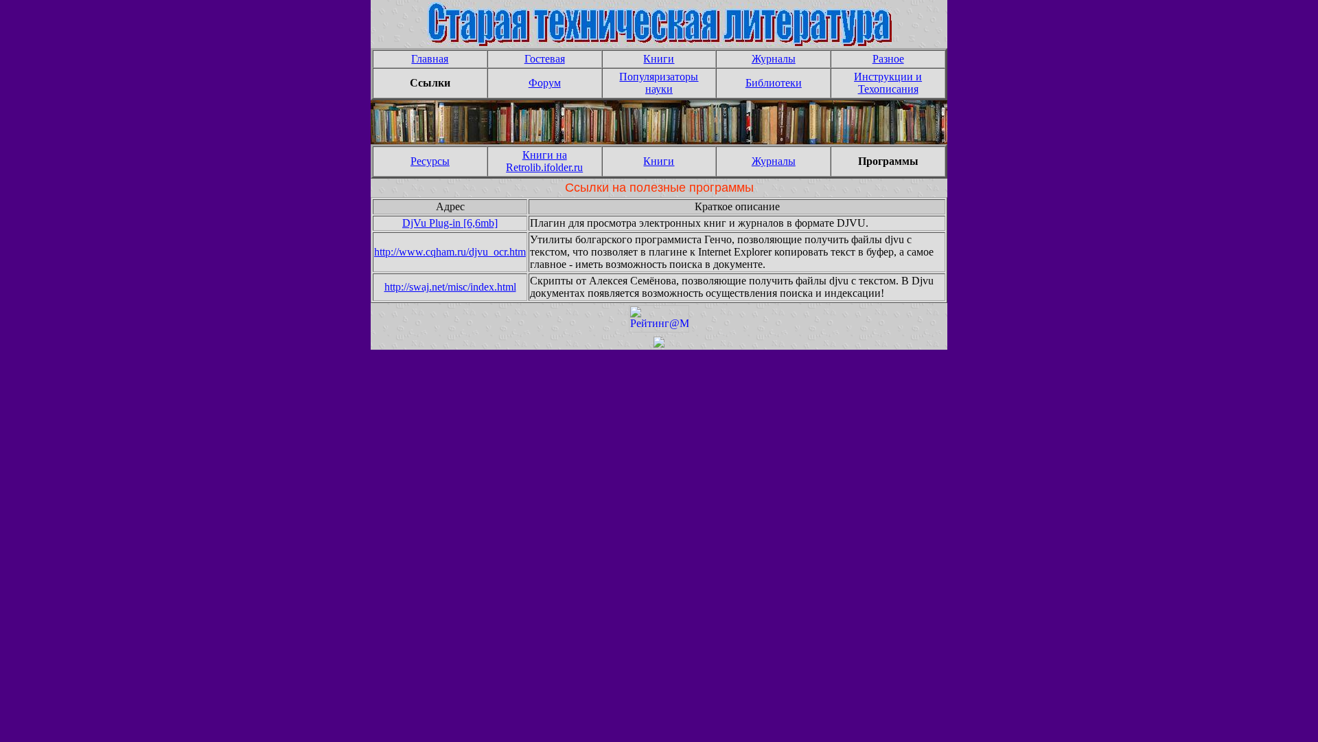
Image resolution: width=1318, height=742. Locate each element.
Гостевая (544, 59)
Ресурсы (430, 161)
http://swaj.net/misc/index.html (450, 287)
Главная (429, 59)
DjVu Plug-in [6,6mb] (450, 223)
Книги (658, 59)
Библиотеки (773, 83)
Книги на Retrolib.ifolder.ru (544, 161)
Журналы (774, 59)
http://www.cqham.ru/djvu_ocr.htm (450, 252)
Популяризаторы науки (658, 83)
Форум (545, 83)
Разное (888, 59)
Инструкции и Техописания (888, 83)
